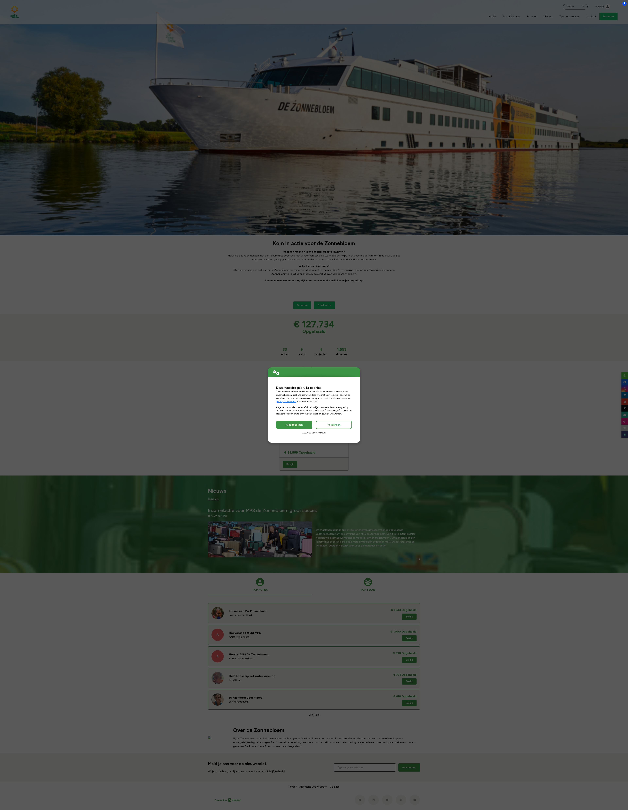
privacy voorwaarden (286, 401)
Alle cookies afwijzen (314, 433)
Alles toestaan (294, 424)
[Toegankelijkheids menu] (624, 4)
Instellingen (333, 424)
